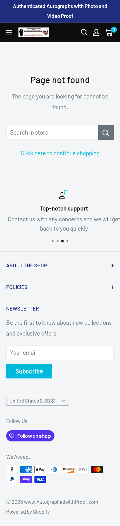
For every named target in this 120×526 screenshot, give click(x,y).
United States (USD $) (32, 400)
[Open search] (84, 32)
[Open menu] (9, 32)
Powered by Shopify (28, 511)
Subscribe (29, 371)
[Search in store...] (106, 132)
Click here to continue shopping (60, 153)
